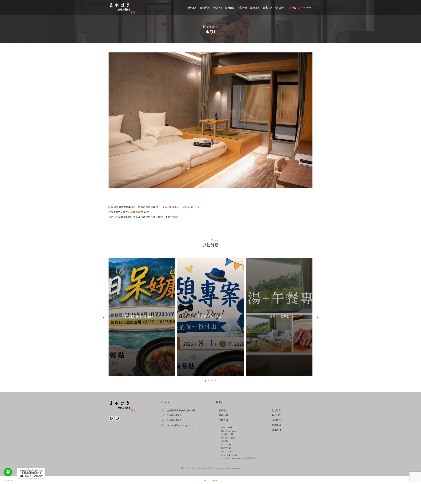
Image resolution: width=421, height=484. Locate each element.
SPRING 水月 (227, 434)
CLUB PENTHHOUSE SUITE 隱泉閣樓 (238, 458)
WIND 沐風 (226, 444)
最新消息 (223, 415)
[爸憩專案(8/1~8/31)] (210, 317)
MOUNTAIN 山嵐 (228, 430)
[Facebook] (111, 418)
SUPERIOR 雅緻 (228, 437)
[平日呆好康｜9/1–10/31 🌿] (142, 317)
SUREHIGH (235, 468)
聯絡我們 (276, 430)
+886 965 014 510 (189, 206)
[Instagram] (117, 418)
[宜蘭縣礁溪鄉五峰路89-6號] (164, 410)
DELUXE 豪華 (227, 451)
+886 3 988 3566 (169, 206)
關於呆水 (223, 410)
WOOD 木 (225, 441)
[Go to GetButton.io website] (8, 481)
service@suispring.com (136, 211)
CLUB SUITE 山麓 (229, 454)
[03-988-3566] (164, 415)
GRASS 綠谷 (226, 427)
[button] (205, 380)
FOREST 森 (226, 447)
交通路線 (276, 425)
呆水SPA (276, 415)
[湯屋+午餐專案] (279, 317)
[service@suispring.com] (164, 425)
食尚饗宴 (276, 410)
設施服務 (276, 420)
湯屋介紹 (223, 420)
